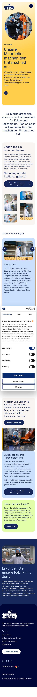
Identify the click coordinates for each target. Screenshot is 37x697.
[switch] (32, 354)
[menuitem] (17, 667)
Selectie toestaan (18, 381)
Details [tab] (18, 314)
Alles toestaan (18, 375)
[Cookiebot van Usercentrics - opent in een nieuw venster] (26, 308)
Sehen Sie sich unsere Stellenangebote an (17, 184)
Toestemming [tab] (7, 314)
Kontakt (9, 526)
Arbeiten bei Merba (11, 652)
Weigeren (18, 387)
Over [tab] (30, 314)
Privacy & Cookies (8, 674)
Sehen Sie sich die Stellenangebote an (17, 492)
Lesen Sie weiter (12, 422)
